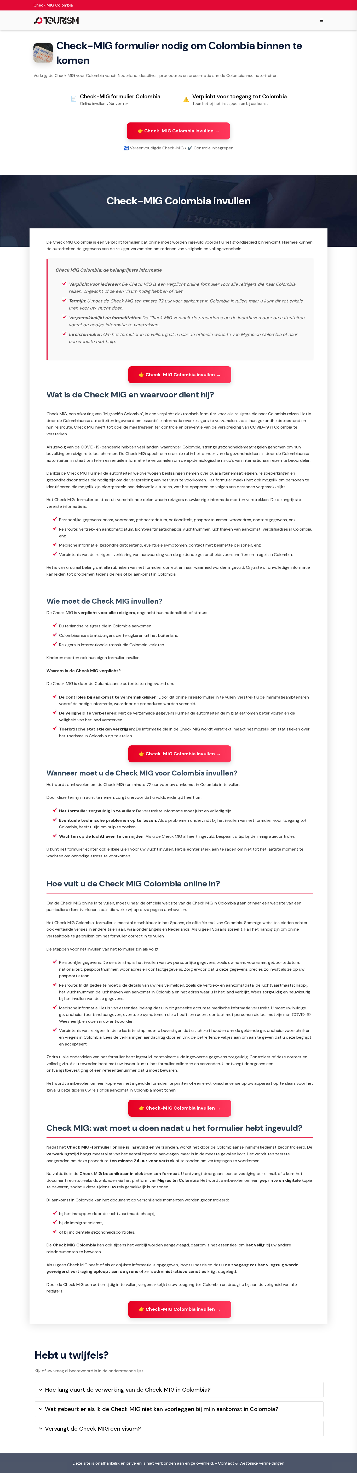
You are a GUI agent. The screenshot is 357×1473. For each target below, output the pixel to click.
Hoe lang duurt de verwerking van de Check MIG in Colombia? (128, 1389)
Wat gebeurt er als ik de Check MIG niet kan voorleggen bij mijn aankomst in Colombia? (161, 1409)
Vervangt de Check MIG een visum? (93, 1428)
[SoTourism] (56, 20)
